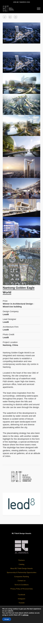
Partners (21, 560)
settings (25, 615)
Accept (6, 619)
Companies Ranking (21, 576)
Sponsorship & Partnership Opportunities (21, 572)
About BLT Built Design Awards (21, 568)
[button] (4, 17)
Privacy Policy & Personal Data (21, 589)
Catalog (21, 564)
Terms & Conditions (21, 585)
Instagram (21, 599)
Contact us (21, 580)
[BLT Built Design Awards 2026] (8, 8)
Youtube (22, 603)
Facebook (21, 594)
